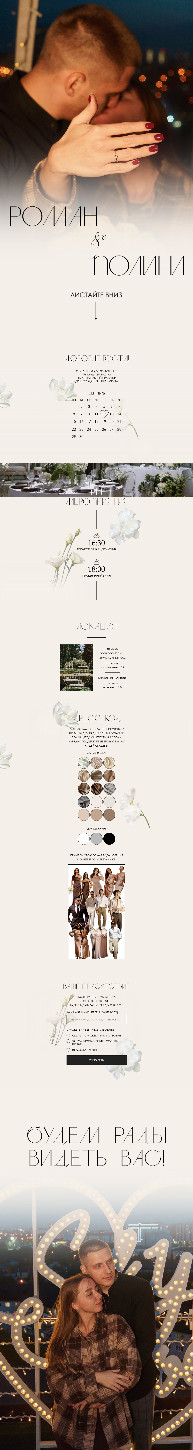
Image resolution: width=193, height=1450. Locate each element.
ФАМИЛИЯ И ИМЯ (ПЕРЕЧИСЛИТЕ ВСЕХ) (92, 1012)
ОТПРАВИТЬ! (96, 1060)
